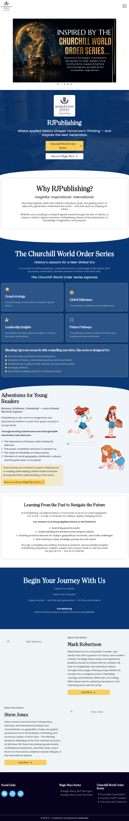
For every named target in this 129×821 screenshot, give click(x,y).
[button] (4, 50)
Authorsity (83, 818)
